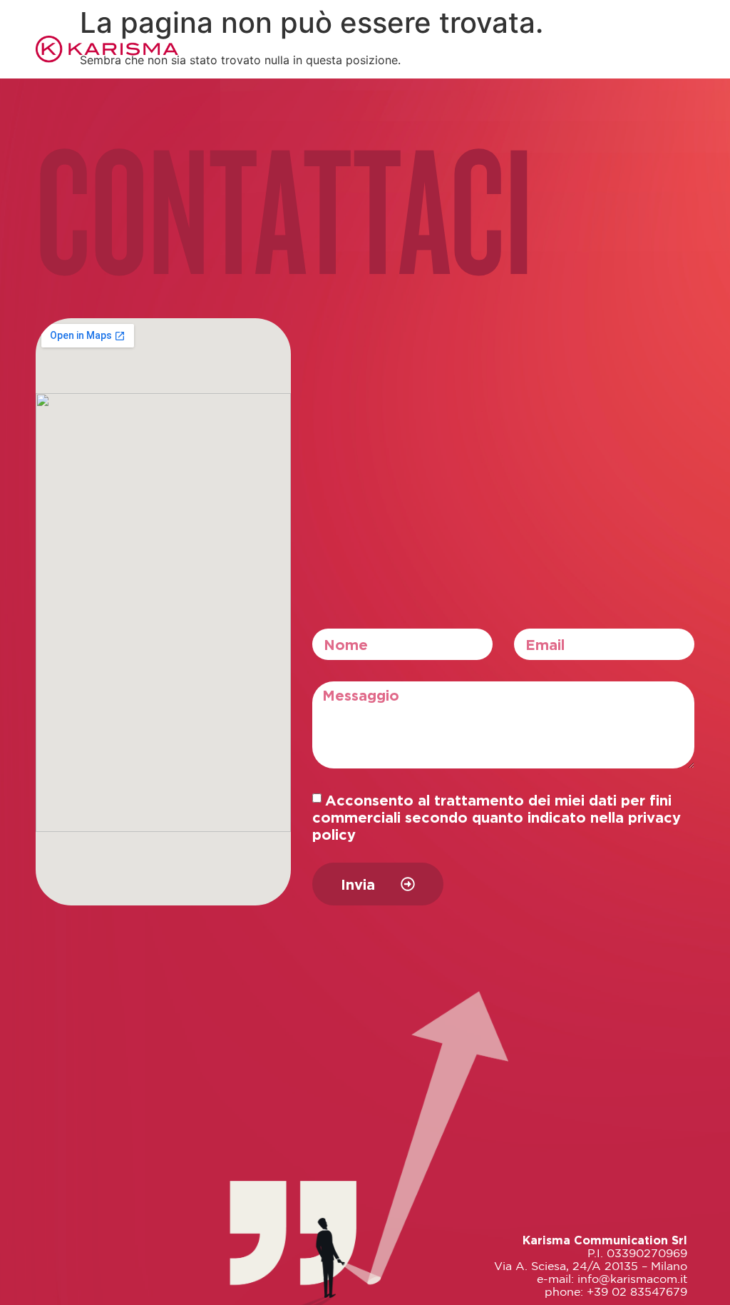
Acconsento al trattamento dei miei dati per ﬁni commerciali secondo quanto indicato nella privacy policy (496, 817)
